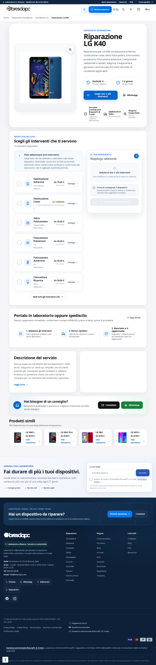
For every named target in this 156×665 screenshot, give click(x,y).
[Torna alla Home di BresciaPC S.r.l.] (17, 535)
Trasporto (101, 575)
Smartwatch (71, 557)
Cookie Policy (22, 627)
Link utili (132, 533)
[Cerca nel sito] (123, 9)
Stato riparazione (109, 2)
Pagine (100, 533)
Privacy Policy (9, 627)
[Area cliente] (130, 9)
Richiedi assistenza (120, 514)
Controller (70, 566)
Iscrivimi (142, 473)
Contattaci (111, 405)
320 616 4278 (12, 571)
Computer (70, 548)
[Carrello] (138, 9)
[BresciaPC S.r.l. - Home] (18, 9)
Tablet (68, 552)
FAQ (131, 2)
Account (100, 552)
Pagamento (101, 571)
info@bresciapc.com (18, 574)
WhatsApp (132, 95)
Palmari (69, 571)
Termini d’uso (35, 627)
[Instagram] (14, 598)
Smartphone (71, 538)
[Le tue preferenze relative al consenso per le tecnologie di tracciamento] (5, 660)
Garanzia (123, 2)
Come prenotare (103, 538)
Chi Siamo (101, 543)
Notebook (70, 543)
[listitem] (93, 114)
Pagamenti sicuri (79, 623)
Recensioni (101, 566)
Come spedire (146, 2)
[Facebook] (7, 598)
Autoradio (70, 580)
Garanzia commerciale (52, 627)
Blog (98, 548)
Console (69, 562)
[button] (70, 49)
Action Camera (72, 575)
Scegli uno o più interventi (103, 95)
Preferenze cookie (11, 631)
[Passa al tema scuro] (115, 9)
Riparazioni (71, 533)
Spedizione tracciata (81, 627)
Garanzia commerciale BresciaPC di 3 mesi (90, 631)
